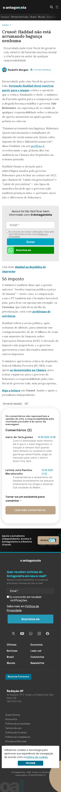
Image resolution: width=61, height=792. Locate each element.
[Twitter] (13, 633)
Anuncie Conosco (18, 677)
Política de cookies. (37, 757)
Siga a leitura (11, 390)
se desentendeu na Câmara (28, 370)
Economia (52, 17)
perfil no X (37, 146)
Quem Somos (12, 715)
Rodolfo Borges (18, 70)
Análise (5, 25)
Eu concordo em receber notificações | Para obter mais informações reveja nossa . (31, 234)
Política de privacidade (17, 724)
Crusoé (5, 17)
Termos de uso (13, 728)
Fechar (30, 763)
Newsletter (37, 663)
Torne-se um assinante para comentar (25, 498)
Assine (44, 540)
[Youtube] (22, 633)
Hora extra (11, 719)
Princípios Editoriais (16, 741)
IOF (26, 404)
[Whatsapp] (30, 633)
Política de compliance (17, 737)
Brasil (33, 17)
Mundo (41, 17)
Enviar (30, 242)
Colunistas (37, 657)
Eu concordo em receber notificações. (25, 599)
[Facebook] (47, 633)
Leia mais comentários (30, 510)
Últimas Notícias (19, 17)
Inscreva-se (23, 250)
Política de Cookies (16, 733)
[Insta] (39, 633)
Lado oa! (35, 651)
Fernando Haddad (12, 404)
